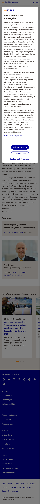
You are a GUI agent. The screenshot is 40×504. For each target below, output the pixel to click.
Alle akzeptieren (20, 147)
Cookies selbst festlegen (20, 159)
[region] (20, 252)
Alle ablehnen (20, 154)
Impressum (18, 136)
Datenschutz (8, 136)
